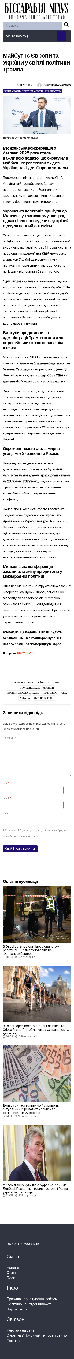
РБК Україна (25, 653)
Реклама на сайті (21, 1330)
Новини (13, 1267)
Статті (39, 91)
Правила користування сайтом (32, 1299)
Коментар (9, 737)
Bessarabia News (23, 682)
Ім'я (6, 783)
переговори (50, 692)
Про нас (13, 1341)
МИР (57, 682)
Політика (27, 91)
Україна (25, 697)
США (64, 692)
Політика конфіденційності (29, 1304)
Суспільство (53, 91)
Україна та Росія (44, 697)
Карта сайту (17, 1309)
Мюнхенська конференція (37, 687)
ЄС (49, 682)
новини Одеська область (23, 692)
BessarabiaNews (61, 84)
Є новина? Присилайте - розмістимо (37, 1335)
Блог (11, 1278)
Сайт (5, 813)
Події (16, 91)
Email (7, 798)
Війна (7, 91)
